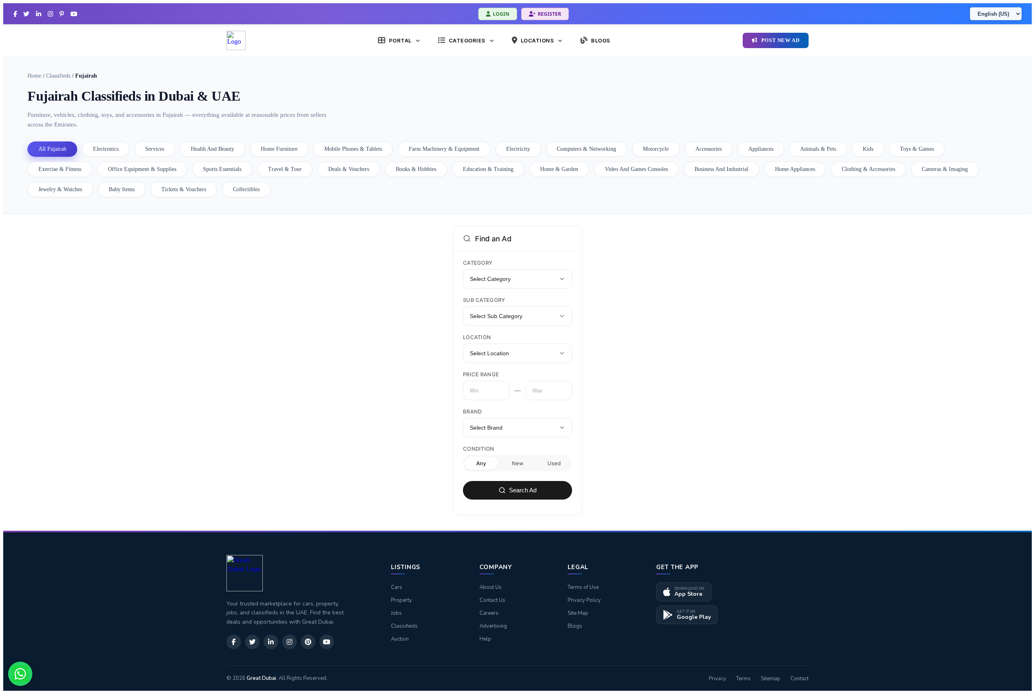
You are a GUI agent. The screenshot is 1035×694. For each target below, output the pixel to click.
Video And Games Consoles (636, 169)
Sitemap (770, 678)
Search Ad (523, 490)
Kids (868, 149)
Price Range (481, 374)
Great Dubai (261, 678)
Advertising (493, 626)
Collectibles (246, 189)
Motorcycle (656, 149)
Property (401, 600)
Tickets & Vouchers (183, 189)
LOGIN (501, 14)
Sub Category (484, 300)
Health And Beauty (212, 149)
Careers (488, 613)
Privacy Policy (584, 600)
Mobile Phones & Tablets (353, 149)
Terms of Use (583, 587)
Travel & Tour (285, 169)
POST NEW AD (780, 40)
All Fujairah (52, 149)
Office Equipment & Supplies (142, 169)
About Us (490, 587)
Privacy (717, 678)
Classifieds (58, 76)
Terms (743, 678)
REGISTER (549, 14)
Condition (478, 448)
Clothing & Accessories (868, 169)
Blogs (575, 626)
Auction (400, 639)
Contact (799, 678)
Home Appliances (795, 169)
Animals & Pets (818, 149)
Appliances (760, 149)
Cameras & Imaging (945, 169)
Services (154, 149)
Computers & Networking (586, 149)
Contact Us (492, 600)
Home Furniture (279, 149)
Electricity (518, 149)
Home (34, 76)
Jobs (396, 613)
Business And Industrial (721, 169)
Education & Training (488, 169)
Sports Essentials (222, 169)
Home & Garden (559, 169)
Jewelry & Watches (60, 189)
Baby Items (122, 189)
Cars (396, 587)
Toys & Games (917, 149)
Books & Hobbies (416, 169)
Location (477, 337)
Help (485, 639)
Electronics (105, 149)
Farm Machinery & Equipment (444, 149)
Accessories (708, 149)
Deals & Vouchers (348, 169)
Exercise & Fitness (59, 169)
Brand (472, 411)
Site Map (578, 613)
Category (477, 262)
